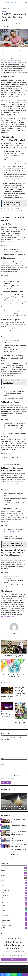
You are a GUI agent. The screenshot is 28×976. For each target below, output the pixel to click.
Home (4, 8)
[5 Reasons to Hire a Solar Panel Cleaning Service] (5, 840)
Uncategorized (6, 920)
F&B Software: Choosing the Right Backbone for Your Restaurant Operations (18, 833)
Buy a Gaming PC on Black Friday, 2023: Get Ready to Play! (6, 713)
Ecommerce (5, 905)
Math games (11, 62)
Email (3, 764)
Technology (5, 883)
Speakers (4, 912)
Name (3, 758)
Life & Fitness (5, 895)
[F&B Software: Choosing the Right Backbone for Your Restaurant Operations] (5, 833)
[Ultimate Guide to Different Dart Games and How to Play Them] (7, 690)
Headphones (5, 915)
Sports (4, 897)
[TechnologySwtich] (10, 2)
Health (4, 880)
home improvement (7, 890)
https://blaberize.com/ (7, 616)
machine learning (6, 925)
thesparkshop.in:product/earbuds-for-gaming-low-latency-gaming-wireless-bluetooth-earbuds (21, 690)
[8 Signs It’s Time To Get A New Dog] (5, 821)
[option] (14, 801)
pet (3, 922)
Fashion (4, 885)
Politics (4, 917)
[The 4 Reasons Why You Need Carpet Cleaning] (5, 827)
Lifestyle (4, 892)
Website (3, 770)
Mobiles (4, 907)
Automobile (5, 902)
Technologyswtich (7, 868)
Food (3, 900)
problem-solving (14, 531)
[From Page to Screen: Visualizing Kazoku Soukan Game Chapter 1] (21, 710)
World (3, 873)
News (3, 875)
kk (4, 23)
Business (4, 878)
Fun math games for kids (8, 100)
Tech (3, 870)
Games (8, 8)
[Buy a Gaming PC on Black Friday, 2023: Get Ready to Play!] (7, 706)
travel (3, 910)
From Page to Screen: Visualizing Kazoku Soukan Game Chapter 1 (20, 723)
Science (4, 927)
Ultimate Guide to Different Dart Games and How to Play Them (7, 696)
